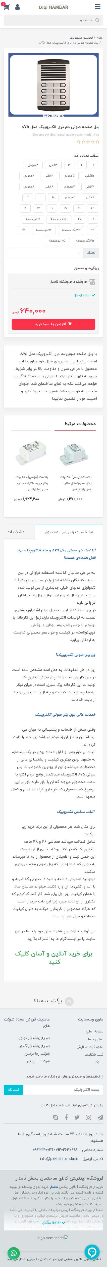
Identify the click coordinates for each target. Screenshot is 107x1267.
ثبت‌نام (13, 1089)
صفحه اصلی (94, 1031)
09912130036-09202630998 (55, 1150)
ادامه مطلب (51, 1223)
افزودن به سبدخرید (51, 324)
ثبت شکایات (93, 1054)
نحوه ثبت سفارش (89, 1047)
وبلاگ (99, 1062)
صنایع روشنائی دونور (34, 1038)
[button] (9, 6)
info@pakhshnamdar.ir (59, 1159)
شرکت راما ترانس (37, 1053)
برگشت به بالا (48, 1001)
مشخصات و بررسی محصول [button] (69, 532)
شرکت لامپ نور (38, 1061)
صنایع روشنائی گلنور (34, 1046)
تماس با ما (95, 1039)
